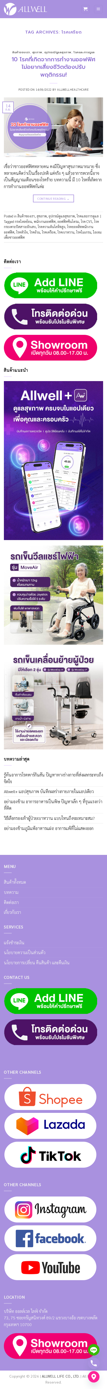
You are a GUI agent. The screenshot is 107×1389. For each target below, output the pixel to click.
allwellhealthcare (73, 89)
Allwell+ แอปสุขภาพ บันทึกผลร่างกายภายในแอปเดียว (49, 791)
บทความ (11, 892)
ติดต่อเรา (11, 902)
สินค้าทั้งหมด (15, 882)
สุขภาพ (37, 52)
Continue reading (53, 198)
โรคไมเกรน (83, 232)
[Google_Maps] (93, 1377)
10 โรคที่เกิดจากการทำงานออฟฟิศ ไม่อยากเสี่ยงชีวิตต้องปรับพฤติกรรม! (53, 67)
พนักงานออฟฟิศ (45, 221)
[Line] (93, 1349)
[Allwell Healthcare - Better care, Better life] (25, 9)
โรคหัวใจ (22, 232)
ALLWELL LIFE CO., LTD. (60, 1376)
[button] (85, 9)
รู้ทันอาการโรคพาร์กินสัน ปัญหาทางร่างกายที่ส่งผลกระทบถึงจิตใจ (53, 778)
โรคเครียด (49, 232)
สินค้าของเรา (21, 52)
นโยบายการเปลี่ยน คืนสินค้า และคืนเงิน (37, 962)
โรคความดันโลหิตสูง (51, 226)
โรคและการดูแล (84, 52)
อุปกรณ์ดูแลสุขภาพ (57, 52)
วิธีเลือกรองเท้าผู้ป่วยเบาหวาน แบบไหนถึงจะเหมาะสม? (49, 818)
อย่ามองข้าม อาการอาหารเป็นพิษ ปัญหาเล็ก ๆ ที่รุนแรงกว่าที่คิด (53, 805)
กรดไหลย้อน (23, 221)
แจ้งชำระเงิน (14, 942)
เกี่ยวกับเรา (12, 912)
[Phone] (93, 1363)
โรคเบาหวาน (65, 232)
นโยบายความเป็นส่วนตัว (24, 952)
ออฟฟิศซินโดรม (68, 221)
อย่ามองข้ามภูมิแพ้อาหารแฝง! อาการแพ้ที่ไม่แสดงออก (48, 828)
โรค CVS (86, 221)
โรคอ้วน (35, 232)
